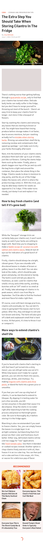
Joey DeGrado (8, 35)
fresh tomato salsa (13, 443)
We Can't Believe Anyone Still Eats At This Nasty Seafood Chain (9, 495)
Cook (4, 12)
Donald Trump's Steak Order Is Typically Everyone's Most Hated (32, 525)
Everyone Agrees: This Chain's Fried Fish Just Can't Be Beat (31, 493)
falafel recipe (14, 246)
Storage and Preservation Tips (20, 12)
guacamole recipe (18, 97)
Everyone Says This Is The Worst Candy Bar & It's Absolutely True (11, 525)
